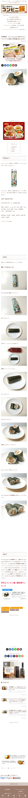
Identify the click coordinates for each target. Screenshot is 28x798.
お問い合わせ (7, 793)
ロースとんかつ (6, 611)
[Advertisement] (14, 104)
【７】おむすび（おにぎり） (16, 607)
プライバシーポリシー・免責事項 (20, 790)
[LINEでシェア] (10, 65)
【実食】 (13, 149)
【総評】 (13, 151)
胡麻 (18, 609)
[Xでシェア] (2, 65)
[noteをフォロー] (14, 656)
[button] (16, 65)
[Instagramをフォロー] (11, 656)
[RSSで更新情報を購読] (22, 656)
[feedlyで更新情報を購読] (19, 656)
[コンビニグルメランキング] (17, 777)
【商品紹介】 (14, 147)
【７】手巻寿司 (6, 609)
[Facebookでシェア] (5, 65)
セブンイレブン (6, 607)
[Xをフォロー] (8, 656)
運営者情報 (7, 789)
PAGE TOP (14, 784)
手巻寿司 (13, 609)
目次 (12, 144)
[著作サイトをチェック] (5, 656)
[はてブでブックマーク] (8, 65)
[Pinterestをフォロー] (17, 656)
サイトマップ (21, 793)
